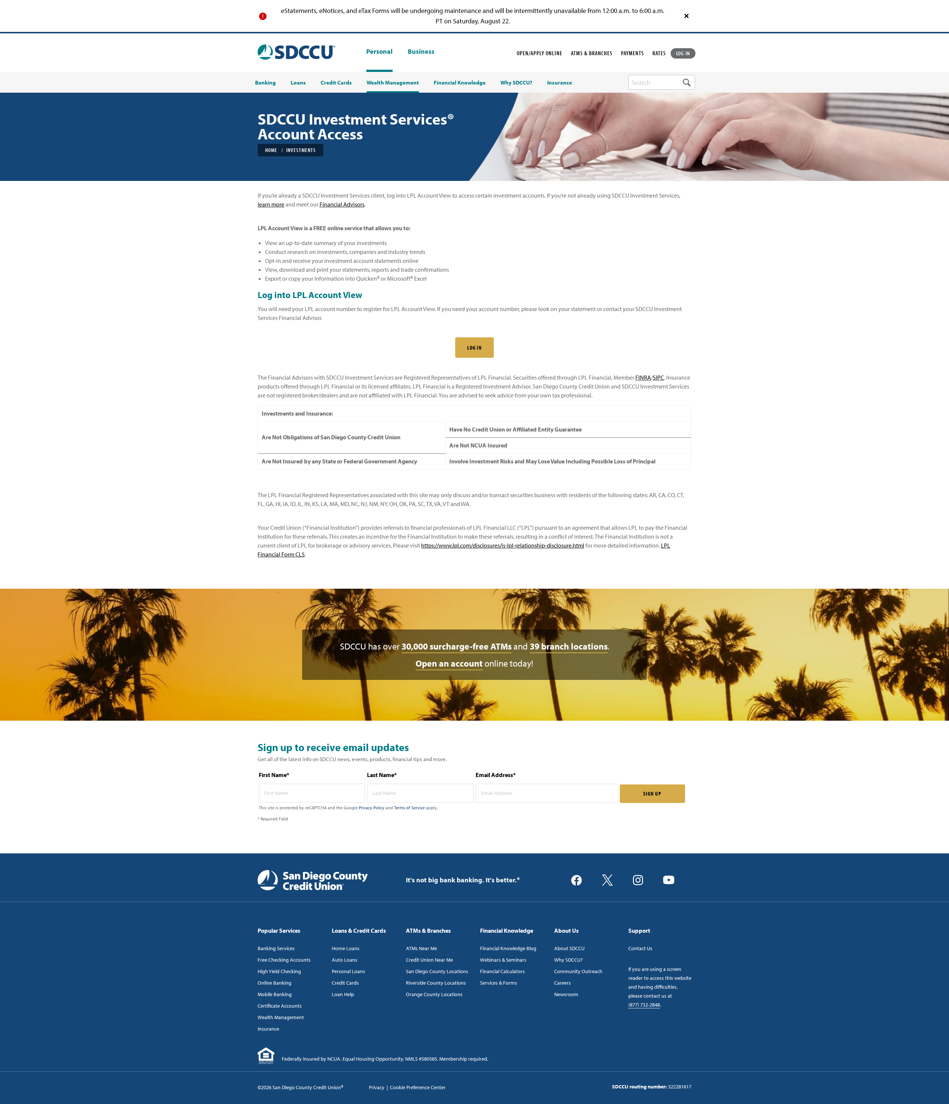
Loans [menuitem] (298, 82)
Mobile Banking (275, 994)
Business (421, 52)
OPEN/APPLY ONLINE (539, 53)
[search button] (686, 82)
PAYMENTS (632, 53)
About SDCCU (569, 948)
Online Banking (274, 982)
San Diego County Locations (437, 971)
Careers (562, 982)
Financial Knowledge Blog (508, 948)
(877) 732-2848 (644, 1004)
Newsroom (566, 994)
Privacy (376, 1087)
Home (271, 149)
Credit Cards (345, 982)
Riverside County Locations (436, 982)
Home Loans (346, 948)
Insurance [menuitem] (559, 82)
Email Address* (496, 775)
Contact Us (640, 948)
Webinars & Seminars (503, 959)
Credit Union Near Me (429, 959)
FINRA (643, 377)
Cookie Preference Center (418, 1087)
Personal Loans (348, 971)
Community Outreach (578, 971)
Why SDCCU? (568, 959)
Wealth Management (281, 1017)
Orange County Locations (434, 994)
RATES (659, 53)
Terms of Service (409, 807)
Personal (379, 51)
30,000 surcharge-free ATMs (456, 646)
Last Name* (382, 775)
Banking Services (276, 948)
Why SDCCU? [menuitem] (516, 82)
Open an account (449, 663)
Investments (301, 149)
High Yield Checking (279, 971)
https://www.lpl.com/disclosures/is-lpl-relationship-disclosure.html (502, 545)
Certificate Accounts (280, 1005)
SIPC (658, 377)
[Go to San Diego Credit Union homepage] (313, 879)
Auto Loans (344, 959)
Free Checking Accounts (284, 959)
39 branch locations (569, 646)
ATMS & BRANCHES (591, 53)
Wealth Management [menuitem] (393, 82)
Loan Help (343, 994)
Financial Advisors (342, 204)
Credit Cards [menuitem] (336, 82)
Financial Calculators (502, 971)
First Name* (274, 775)
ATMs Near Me (421, 948)
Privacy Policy (371, 807)
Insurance (268, 1028)
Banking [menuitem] (265, 82)
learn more (271, 204)
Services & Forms (498, 982)
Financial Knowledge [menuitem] (460, 82)
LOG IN (683, 53)
